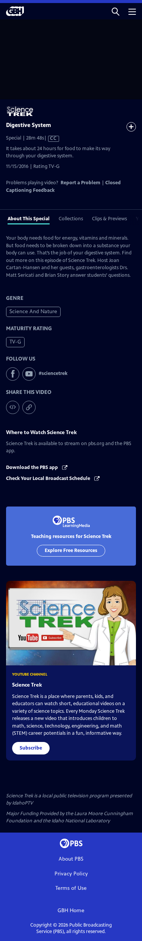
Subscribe (31, 748)
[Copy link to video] (29, 407)
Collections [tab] (71, 219)
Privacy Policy (71, 873)
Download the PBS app (32, 467)
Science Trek (27, 685)
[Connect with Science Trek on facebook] (12, 374)
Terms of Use (71, 888)
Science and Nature (33, 311)
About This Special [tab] (29, 219)
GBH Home (71, 910)
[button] (115, 11)
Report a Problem (80, 183)
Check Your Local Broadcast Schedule (48, 478)
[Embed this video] (12, 407)
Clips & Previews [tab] (109, 219)
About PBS (71, 859)
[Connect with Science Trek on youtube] (29, 374)
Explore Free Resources (71, 550)
